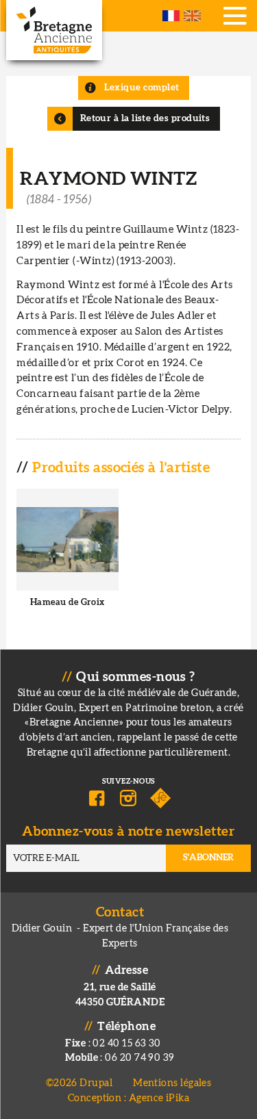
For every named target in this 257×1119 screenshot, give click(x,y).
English (192, 15)
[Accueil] (54, 30)
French (171, 15)
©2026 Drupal (79, 1083)
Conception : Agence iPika (128, 1098)
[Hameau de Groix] (67, 559)
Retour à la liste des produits (145, 118)
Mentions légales (172, 1083)
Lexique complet (142, 87)
